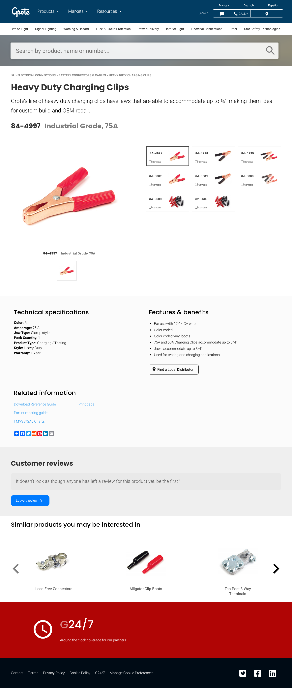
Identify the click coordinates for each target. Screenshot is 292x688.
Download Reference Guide (35, 404)
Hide (277, 520)
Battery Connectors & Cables (82, 75)
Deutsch (249, 5)
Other (233, 29)
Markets (76, 11)
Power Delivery (148, 29)
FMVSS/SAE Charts (29, 421)
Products (46, 11)
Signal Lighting (45, 29)
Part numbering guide (30, 413)
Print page (86, 404)
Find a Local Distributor (175, 369)
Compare (146, 642)
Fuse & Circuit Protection (113, 29)
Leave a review (30, 500)
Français (224, 5)
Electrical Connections (206, 29)
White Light (20, 29)
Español (273, 5)
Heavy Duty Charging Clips (130, 75)
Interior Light (175, 29)
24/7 (203, 13)
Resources (107, 11)
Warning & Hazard (76, 29)
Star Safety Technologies (262, 29)
